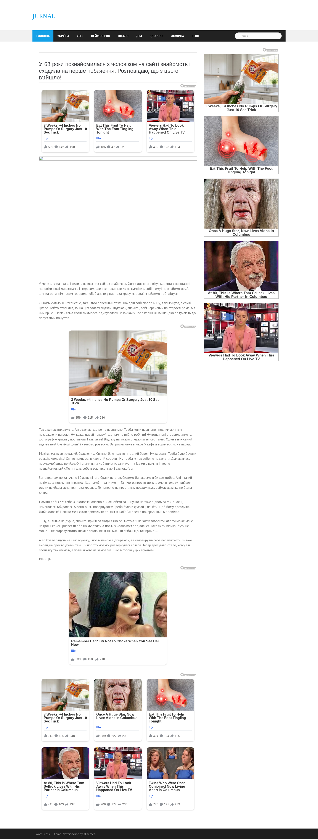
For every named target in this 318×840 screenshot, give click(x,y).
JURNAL (43, 16)
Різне (196, 36)
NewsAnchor (71, 834)
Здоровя (156, 36)
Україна (63, 36)
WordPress (43, 834)
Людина (177, 36)
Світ (80, 36)
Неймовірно (100, 36)
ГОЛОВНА (43, 36)
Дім (139, 36)
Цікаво (123, 36)
